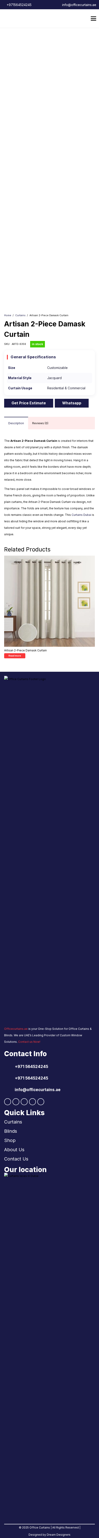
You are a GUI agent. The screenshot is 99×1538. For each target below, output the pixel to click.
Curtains (20, 315)
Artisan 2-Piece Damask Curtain (25, 650)
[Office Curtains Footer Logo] (40, 849)
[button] (93, 18)
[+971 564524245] (9, 1066)
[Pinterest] (40, 1101)
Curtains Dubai (81, 515)
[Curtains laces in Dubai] (49, 1346)
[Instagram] (15, 1101)
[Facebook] (7, 1101)
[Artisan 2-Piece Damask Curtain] (49, 601)
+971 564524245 (31, 1066)
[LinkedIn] (32, 1101)
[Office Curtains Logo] (15, 18)
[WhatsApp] (24, 1101)
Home (7, 315)
